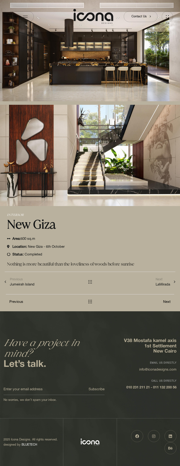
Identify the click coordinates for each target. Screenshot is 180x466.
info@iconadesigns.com (157, 369)
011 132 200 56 (164, 387)
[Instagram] (154, 436)
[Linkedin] (170, 436)
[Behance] (170, 448)
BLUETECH (29, 444)
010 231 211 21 (138, 387)
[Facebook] (137, 436)
